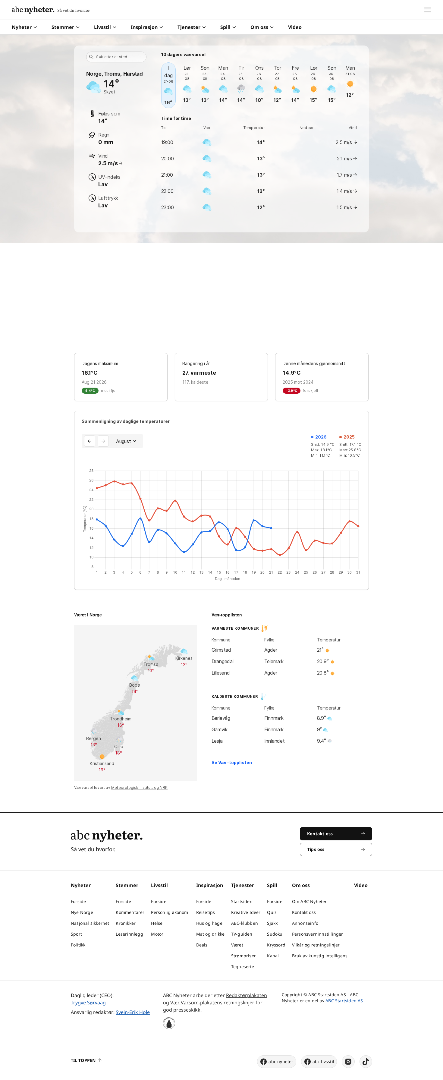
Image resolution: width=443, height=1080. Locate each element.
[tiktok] (366, 1061)
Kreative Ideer (246, 912)
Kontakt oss (304, 912)
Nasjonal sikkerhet (90, 923)
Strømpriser (243, 956)
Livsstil (102, 27)
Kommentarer (130, 912)
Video (295, 27)
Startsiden (242, 901)
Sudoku (274, 934)
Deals (202, 945)
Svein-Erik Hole (133, 1012)
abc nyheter (281, 1061)
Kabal (273, 956)
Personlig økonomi (170, 912)
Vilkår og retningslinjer (316, 945)
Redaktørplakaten (246, 995)
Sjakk (272, 923)
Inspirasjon (144, 27)
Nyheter (22, 27)
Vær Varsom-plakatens (196, 1002)
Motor (157, 934)
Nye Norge (82, 912)
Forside (78, 901)
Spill (225, 27)
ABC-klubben (244, 923)
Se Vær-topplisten (232, 762)
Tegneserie (242, 966)
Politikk (78, 945)
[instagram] (348, 1061)
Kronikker (126, 923)
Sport (76, 934)
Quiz (272, 912)
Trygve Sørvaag (88, 1002)
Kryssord (276, 945)
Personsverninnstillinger (317, 934)
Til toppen (83, 1060)
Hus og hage (209, 923)
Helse (156, 923)
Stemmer (63, 27)
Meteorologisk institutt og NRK (139, 787)
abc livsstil (323, 1061)
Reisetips (205, 912)
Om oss (259, 27)
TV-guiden (242, 934)
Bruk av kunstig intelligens (319, 956)
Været (237, 945)
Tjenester (189, 27)
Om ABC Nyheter (309, 901)
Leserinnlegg (129, 934)
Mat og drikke (210, 934)
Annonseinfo (305, 923)
